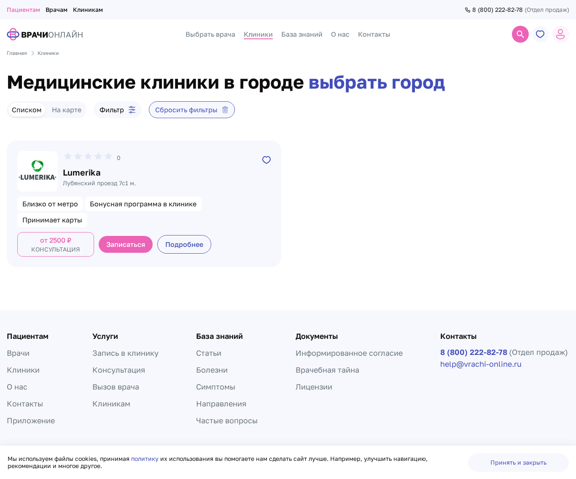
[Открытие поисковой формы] (520, 34)
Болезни (212, 369)
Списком (27, 110)
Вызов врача (115, 386)
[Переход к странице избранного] (540, 34)
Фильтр (112, 110)
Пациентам (23, 9)
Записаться (125, 244)
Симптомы (215, 386)
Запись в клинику (125, 352)
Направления (221, 403)
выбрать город (377, 82)
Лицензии (314, 386)
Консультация (118, 369)
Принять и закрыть (518, 462)
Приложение (31, 420)
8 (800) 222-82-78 (497, 9)
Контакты (25, 403)
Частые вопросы (227, 420)
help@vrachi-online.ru (481, 364)
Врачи (18, 352)
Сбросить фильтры (186, 110)
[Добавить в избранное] (266, 159)
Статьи (208, 352)
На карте (66, 110)
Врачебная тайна (327, 369)
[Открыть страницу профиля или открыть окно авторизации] (560, 34)
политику (145, 458)
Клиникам (88, 9)
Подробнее (184, 244)
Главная (17, 53)
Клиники (23, 369)
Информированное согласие (349, 352)
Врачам (56, 9)
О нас (17, 386)
